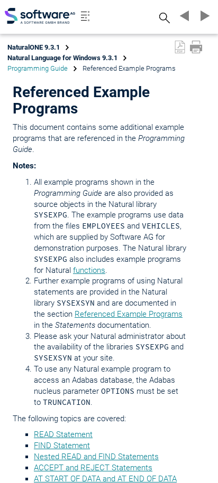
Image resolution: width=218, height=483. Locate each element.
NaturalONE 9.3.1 (33, 47)
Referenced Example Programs (129, 314)
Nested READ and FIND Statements (96, 456)
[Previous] (183, 16)
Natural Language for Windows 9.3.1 (62, 58)
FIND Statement (62, 445)
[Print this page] (196, 47)
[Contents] (85, 16)
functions (89, 270)
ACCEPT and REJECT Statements (93, 467)
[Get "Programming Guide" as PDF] (180, 47)
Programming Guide (37, 68)
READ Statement (63, 434)
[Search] (163, 17)
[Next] (203, 16)
